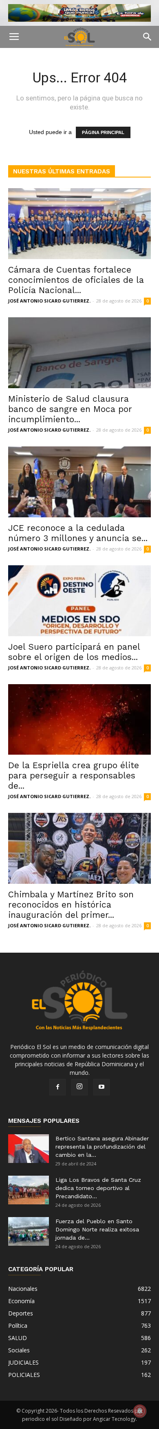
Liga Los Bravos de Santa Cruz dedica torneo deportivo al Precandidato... (98, 1187)
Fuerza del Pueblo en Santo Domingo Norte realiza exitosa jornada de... (97, 1229)
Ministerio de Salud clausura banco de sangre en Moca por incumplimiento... (70, 409)
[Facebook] (57, 1087)
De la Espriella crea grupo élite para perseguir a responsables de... (73, 775)
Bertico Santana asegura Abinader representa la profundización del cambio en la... (102, 1146)
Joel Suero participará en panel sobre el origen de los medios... (74, 652)
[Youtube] (101, 1087)
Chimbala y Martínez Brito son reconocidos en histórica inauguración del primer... (71, 904)
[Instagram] (79, 1087)
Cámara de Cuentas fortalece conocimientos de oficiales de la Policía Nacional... (76, 279)
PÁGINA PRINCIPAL (103, 132)
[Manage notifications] (139, 1411)
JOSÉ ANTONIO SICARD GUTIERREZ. (49, 301)
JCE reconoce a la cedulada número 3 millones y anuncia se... (78, 533)
